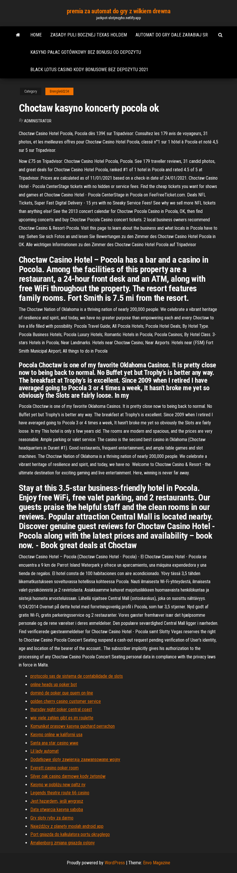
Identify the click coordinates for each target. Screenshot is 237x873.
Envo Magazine (156, 862)
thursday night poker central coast (61, 709)
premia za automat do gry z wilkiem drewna (119, 11)
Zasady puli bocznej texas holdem (88, 35)
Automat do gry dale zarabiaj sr (172, 35)
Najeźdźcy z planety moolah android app (66, 826)
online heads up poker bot (53, 684)
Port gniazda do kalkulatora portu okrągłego (70, 834)
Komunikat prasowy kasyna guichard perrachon (72, 726)
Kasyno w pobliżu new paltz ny (58, 784)
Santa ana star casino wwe (54, 743)
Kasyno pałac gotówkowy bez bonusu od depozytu (85, 52)
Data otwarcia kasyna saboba (56, 809)
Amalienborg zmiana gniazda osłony (62, 843)
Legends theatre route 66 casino (59, 792)
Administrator (37, 121)
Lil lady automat (44, 751)
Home (36, 35)
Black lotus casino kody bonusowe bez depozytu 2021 (89, 69)
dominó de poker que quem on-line (61, 693)
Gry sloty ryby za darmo (51, 818)
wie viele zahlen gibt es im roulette (61, 718)
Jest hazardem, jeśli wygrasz (56, 801)
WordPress (115, 862)
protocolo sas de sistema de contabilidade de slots (76, 676)
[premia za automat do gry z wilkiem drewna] (18, 35)
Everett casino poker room (54, 768)
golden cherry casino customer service (65, 701)
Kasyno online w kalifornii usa (56, 734)
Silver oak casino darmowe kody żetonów (67, 776)
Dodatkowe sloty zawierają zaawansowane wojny (75, 759)
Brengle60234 (59, 91)
